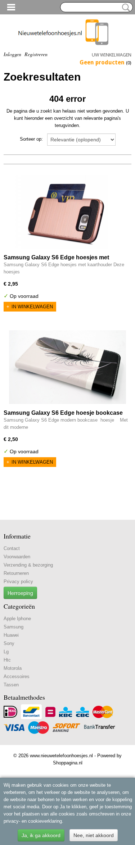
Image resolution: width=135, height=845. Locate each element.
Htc (7, 660)
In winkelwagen (32, 306)
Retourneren (16, 573)
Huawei (11, 635)
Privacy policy (18, 581)
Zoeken (124, 7)
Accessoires (17, 676)
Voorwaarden (17, 556)
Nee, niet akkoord (93, 835)
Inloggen (12, 54)
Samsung (13, 627)
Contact (12, 548)
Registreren (36, 54)
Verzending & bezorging (28, 565)
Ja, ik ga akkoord (41, 835)
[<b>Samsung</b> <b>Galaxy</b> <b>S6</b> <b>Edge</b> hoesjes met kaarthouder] (65, 212)
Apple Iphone (17, 618)
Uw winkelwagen (111, 55)
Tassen (11, 684)
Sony (9, 643)
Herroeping (20, 592)
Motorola (13, 668)
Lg (6, 651)
